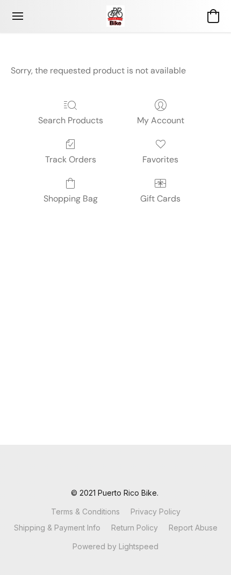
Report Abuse (193, 527)
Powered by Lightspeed (115, 546)
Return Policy (134, 527)
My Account (160, 120)
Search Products (70, 120)
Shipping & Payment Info (57, 527)
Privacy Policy (156, 511)
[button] (115, 16)
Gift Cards (160, 198)
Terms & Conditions (85, 511)
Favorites (160, 159)
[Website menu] (18, 16)
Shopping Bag (71, 198)
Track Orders (70, 159)
